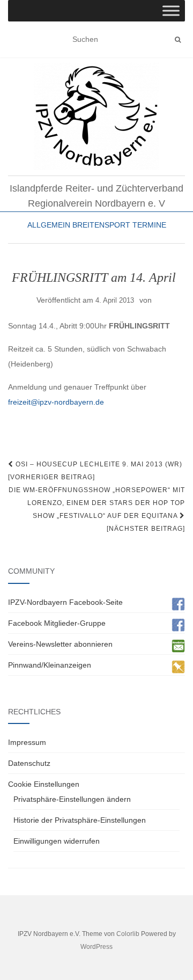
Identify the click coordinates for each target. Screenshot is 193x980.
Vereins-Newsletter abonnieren (60, 644)
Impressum (27, 742)
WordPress (96, 946)
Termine (149, 225)
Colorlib (127, 934)
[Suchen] (177, 40)
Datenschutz (29, 763)
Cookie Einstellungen (43, 784)
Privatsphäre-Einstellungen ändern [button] (72, 799)
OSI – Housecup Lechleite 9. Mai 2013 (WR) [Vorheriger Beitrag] (95, 470)
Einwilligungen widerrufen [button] (56, 841)
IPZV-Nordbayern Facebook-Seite (65, 602)
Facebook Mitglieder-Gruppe (57, 623)
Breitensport (101, 225)
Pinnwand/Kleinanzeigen (49, 665)
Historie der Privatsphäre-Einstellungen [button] (79, 820)
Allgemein (48, 225)
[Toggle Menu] (171, 10)
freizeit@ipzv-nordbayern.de (56, 402)
